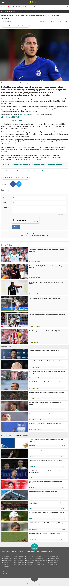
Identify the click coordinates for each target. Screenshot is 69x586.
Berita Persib (39, 556)
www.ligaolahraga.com (36, 584)
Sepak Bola (32, 446)
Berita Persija (39, 558)
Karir (51, 551)
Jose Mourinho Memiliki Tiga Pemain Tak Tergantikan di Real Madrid (46, 282)
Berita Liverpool (30, 560)
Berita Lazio (6, 566)
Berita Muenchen (7, 568)
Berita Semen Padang (41, 560)
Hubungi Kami (45, 551)
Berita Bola (6, 556)
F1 (29, 498)
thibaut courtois (39, 171)
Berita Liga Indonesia (19, 564)
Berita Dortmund (53, 560)
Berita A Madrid (7, 572)
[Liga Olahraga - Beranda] (34, 2)
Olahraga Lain (33, 529)
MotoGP (18, 7)
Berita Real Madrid (54, 558)
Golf (64, 7)
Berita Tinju (5, 562)
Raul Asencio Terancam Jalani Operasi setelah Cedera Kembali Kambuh (36, 164)
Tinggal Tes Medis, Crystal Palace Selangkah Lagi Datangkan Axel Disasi (46, 266)
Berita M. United (30, 556)
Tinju (59, 7)
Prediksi (3, 7)
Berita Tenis (6, 564)
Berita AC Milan (53, 562)
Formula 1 (53, 7)
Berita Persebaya (40, 564)
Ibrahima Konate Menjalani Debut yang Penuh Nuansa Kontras (47, 314)
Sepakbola (11, 7)
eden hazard (28, 171)
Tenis (46, 7)
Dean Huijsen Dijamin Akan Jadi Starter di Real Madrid (44, 298)
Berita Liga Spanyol (18, 560)
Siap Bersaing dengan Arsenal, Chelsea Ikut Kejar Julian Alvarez (47, 331)
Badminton (26, 7)
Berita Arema (39, 562)
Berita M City (6, 574)
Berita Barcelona (53, 556)
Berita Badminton (7, 560)
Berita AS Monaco (53, 564)
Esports (40, 7)
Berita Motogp (7, 558)
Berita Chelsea (30, 562)
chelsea (21, 171)
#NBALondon (24, 114)
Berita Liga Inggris (18, 556)
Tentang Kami (6, 551)
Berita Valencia (7, 570)
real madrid (14, 171)
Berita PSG (29, 564)
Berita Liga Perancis (19, 562)
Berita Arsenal (29, 558)
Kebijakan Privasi (17, 551)
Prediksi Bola (32, 539)
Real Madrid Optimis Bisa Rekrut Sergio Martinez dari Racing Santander (46, 250)
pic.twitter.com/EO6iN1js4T (10, 117)
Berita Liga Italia (18, 558)
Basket (34, 7)
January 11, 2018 (22, 121)
